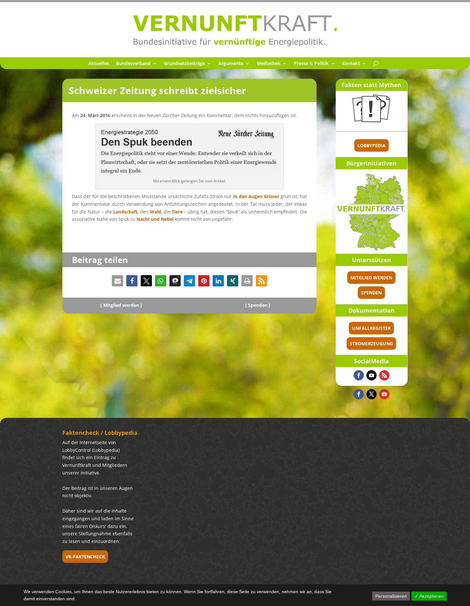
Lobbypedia (371, 145)
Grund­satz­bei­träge (184, 63)
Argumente (230, 63)
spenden (371, 293)
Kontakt (351, 63)
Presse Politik (311, 63)
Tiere (177, 212)
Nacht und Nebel (155, 219)
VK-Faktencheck (85, 557)
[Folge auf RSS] (384, 375)
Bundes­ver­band (133, 63)
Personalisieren (391, 596)
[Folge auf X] (371, 394)
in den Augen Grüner (256, 196)
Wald (155, 212)
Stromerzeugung (371, 343)
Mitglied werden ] (122, 305)
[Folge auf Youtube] (371, 375)
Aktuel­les (98, 63)
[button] (117, 280)
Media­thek (268, 63)
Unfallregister (371, 328)
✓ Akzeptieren (429, 596)
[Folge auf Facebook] (359, 375)
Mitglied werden (371, 278)
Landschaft (125, 212)
